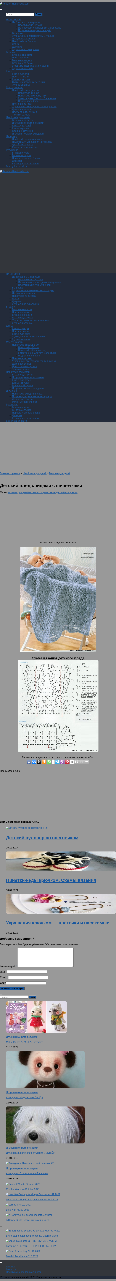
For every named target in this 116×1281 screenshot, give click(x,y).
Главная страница (10, 473)
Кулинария (12, 150)
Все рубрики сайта (16, 166)
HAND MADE (13, 19)
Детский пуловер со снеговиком (42, 837)
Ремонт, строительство (24, 147)
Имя (3, 971)
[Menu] (1, 9)
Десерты (17, 161)
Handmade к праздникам (26, 90)
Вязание (11, 52)
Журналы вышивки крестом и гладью (33, 36)
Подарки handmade (29, 101)
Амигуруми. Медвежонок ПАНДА (24, 1097)
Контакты (11, 1269)
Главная (10, 1266)
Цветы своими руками (24, 112)
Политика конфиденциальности (24, 1272)
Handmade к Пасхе (28, 93)
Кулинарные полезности (25, 163)
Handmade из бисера (24, 41)
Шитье (9, 71)
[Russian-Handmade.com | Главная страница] (14, 3)
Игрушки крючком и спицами (28, 123)
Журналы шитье (21, 84)
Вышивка (17, 33)
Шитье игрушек (20, 128)
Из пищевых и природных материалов (39, 27)
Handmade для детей (18, 117)
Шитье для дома (21, 79)
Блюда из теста (20, 152)
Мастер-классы (14, 87)
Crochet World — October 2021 (23, 1189)
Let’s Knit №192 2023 (17, 1210)
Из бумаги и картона (23, 38)
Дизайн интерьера (22, 144)
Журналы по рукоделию (25, 49)
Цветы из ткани (20, 76)
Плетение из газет (22, 104)
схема (74, 492)
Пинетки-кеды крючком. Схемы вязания (51, 880)
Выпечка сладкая (21, 155)
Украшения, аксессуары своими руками (34, 106)
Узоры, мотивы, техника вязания (30, 65)
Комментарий (8, 966)
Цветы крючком (20, 57)
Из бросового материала (26, 22)
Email (4, 977)
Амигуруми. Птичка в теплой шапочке (27, 1173)
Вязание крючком (22, 55)
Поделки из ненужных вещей (34, 30)
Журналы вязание (22, 68)
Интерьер (11, 136)
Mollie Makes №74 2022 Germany (24, 1042)
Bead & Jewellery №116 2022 (22, 1256)
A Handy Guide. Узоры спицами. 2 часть (28, 1220)
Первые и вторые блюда (26, 158)
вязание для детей (18, 492)
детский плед (63, 492)
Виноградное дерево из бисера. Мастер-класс (32, 1236)
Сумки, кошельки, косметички (28, 82)
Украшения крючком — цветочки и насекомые (57, 922)
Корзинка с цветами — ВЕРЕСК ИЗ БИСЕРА (31, 1246)
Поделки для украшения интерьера (32, 142)
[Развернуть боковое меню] (1, 994)
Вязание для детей (22, 120)
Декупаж (17, 46)
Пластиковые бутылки (30, 25)
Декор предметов (22, 109)
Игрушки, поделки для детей (28, 133)
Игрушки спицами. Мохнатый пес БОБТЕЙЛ (30, 1153)
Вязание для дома (22, 63)
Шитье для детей (21, 125)
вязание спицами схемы (42, 492)
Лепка (15, 44)
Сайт (3, 983)
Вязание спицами (22, 60)
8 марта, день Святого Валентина (37, 98)
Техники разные (21, 114)
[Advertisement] (58, 202)
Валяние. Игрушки (22, 131)
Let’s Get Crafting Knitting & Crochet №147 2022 (32, 1199)
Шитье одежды (20, 74)
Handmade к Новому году (32, 95)
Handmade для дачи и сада (27, 139)
